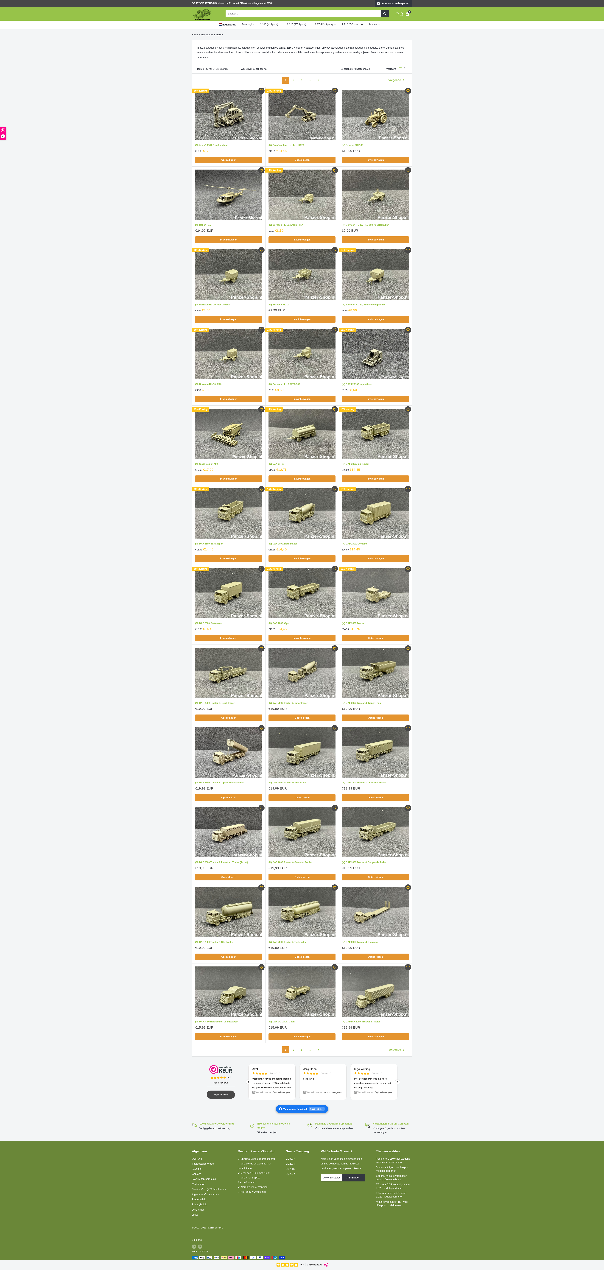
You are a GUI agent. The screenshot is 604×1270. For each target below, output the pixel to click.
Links (195, 1214)
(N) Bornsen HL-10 (278, 304)
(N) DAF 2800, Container (355, 543)
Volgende (394, 80)
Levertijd (196, 1169)
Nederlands (229, 24)
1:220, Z (290, 1174)
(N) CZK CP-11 (276, 464)
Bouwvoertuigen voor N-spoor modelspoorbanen (392, 1169)
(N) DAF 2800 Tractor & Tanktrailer (287, 942)
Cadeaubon (198, 1184)
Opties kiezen (228, 160)
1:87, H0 (290, 1169)
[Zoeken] (385, 13)
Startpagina (248, 24)
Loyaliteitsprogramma (204, 1179)
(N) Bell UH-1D (203, 224)
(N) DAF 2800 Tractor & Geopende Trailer (364, 862)
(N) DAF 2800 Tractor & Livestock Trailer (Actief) (221, 862)
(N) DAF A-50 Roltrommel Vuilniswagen (216, 1021)
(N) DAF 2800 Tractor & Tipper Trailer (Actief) (219, 782)
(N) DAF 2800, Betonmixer (282, 543)
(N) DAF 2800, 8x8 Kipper (209, 543)
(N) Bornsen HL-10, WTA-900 (284, 384)
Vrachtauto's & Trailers (212, 34)
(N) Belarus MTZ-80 (352, 145)
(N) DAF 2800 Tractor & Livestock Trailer (364, 782)
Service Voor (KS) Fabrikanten (209, 1189)
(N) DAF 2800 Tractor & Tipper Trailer (362, 703)
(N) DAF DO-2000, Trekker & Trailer (361, 1021)
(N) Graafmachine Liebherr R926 (286, 145)
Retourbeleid (199, 1199)
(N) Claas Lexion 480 (206, 464)
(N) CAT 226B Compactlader (357, 384)
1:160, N (290, 1158)
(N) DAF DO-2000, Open (281, 1021)
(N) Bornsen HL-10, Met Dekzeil (212, 304)
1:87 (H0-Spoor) (324, 24)
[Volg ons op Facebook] (194, 1246)
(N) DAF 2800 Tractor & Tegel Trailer (215, 703)
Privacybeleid (199, 1204)
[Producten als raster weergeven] (400, 68)
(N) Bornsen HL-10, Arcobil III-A (285, 224)
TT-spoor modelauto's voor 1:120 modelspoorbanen (391, 1195)
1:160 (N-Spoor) (269, 24)
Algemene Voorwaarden (205, 1194)
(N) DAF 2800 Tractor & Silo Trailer (214, 942)
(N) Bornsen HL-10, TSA (208, 384)
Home (195, 34)
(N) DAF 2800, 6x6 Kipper (355, 464)
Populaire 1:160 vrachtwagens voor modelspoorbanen (393, 1160)
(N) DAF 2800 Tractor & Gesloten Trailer (290, 862)
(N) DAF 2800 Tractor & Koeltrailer (287, 782)
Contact (196, 1174)
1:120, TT (291, 1163)
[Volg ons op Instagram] (200, 1246)
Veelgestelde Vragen (203, 1163)
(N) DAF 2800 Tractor (353, 623)
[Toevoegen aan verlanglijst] (261, 91)
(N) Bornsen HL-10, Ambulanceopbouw (363, 304)
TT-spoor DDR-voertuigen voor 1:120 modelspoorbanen (393, 1186)
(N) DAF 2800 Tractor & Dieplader (360, 942)
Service (372, 24)
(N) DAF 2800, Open (279, 623)
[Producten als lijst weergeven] (405, 68)
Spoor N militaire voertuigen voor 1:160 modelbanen (391, 1178)
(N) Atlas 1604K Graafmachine (211, 145)
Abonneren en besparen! (395, 3)
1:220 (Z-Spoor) (350, 24)
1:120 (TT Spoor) (296, 24)
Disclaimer (198, 1209)
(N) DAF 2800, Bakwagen (208, 623)
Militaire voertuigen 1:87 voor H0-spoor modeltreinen (392, 1203)
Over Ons (197, 1158)
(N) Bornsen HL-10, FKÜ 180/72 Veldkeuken (365, 224)
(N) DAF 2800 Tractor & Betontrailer (288, 703)
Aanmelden (353, 1177)
